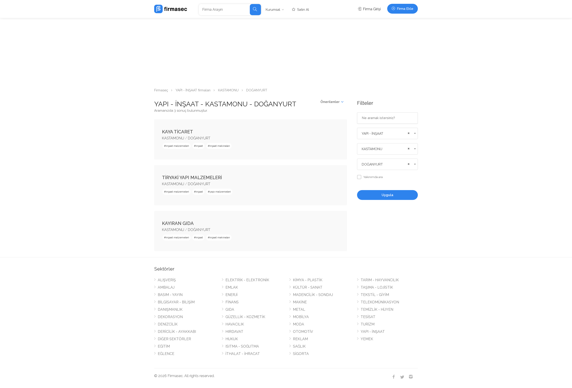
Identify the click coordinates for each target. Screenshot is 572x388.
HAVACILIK (234, 324)
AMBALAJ (166, 287)
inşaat (199, 145)
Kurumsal (273, 10)
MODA (298, 324)
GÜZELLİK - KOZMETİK (245, 317)
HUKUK (231, 339)
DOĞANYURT (199, 138)
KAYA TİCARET (177, 131)
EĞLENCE (166, 354)
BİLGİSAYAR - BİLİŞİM (176, 302)
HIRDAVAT (234, 331)
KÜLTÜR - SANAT (307, 287)
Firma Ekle (404, 9)
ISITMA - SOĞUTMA (242, 346)
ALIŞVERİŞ (167, 280)
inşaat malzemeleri (177, 145)
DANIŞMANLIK (170, 309)
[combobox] (387, 133)
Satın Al (302, 10)
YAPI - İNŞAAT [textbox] (372, 134)
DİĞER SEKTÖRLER (174, 339)
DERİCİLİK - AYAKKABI (177, 331)
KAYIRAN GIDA (178, 223)
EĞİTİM (164, 346)
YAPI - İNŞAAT (373, 331)
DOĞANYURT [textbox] (372, 164)
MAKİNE (300, 302)
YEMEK (367, 339)
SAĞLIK (299, 346)
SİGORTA (301, 354)
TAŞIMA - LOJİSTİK (377, 287)
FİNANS (232, 302)
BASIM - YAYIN (170, 295)
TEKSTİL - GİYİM (375, 295)
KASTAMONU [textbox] (372, 149)
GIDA (229, 309)
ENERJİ (231, 295)
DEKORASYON (170, 317)
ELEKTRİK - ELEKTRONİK (247, 280)
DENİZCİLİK (168, 324)
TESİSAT (368, 317)
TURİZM (367, 324)
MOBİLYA (301, 317)
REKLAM (300, 339)
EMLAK (231, 287)
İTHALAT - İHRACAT (242, 354)
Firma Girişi (371, 9)
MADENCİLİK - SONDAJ (313, 295)
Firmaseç (161, 90)
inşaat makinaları (220, 145)
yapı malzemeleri (220, 191)
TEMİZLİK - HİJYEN (377, 309)
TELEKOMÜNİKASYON (380, 302)
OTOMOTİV (303, 331)
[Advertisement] (286, 51)
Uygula (387, 195)
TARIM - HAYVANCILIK (380, 280)
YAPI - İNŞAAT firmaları (193, 90)
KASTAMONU (228, 90)
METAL (299, 309)
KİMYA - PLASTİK (307, 280)
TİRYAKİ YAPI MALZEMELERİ (192, 177)
